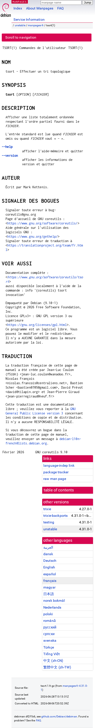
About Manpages (39, 8)
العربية (48, 547)
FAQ (60, 8)
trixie (47, 509)
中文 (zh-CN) (53, 660)
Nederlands (52, 607)
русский (49, 627)
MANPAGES (20, 1)
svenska (49, 640)
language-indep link (58, 465)
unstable (20, 25)
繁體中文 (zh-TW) (57, 667)
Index (17, 8)
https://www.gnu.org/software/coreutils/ (42, 223)
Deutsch (49, 561)
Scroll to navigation (20, 37)
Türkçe (48, 647)
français (49, 581)
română (49, 621)
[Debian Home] (5, 9)
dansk (48, 554)
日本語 (48, 594)
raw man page (54, 479)
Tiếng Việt (51, 654)
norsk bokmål (54, 600)
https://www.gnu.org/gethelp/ (32, 236)
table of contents (59, 490)
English (49, 567)
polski (48, 614)
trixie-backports (55, 516)
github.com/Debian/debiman (59, 716)
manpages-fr (36, 25)
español (49, 574)
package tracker (55, 472)
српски (49, 634)
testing (48, 522)
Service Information (29, 19)
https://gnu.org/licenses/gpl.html (37, 325)
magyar (49, 587)
